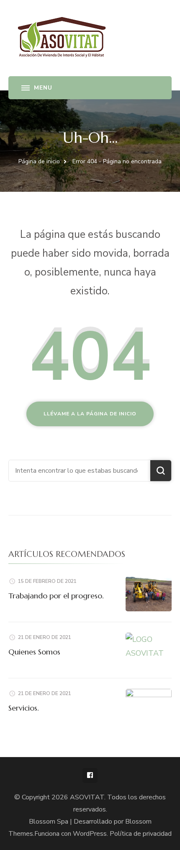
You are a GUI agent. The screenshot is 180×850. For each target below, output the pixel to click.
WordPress (90, 833)
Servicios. (23, 708)
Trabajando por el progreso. (56, 595)
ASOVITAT (87, 797)
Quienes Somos (34, 652)
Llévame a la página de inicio (90, 413)
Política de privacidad (141, 833)
